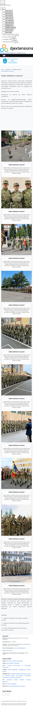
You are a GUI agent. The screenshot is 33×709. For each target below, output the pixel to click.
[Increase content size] (18, 35)
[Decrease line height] (13, 39)
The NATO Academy (11, 684)
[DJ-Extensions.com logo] (16, 48)
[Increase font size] (14, 37)
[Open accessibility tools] (2, 2)
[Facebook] (4, 694)
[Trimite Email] (8, 694)
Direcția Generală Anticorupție (16, 686)
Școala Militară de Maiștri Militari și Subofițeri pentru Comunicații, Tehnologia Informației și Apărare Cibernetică (16, 675)
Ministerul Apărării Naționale (15, 661)
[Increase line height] (15, 39)
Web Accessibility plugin (6, 53)
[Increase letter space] (17, 42)
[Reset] (1, 8)
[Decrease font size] (12, 37)
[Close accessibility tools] (4, 8)
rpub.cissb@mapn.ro (20, 648)
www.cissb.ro (9, 650)
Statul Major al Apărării (12, 663)
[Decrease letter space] (15, 42)
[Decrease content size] (15, 35)
